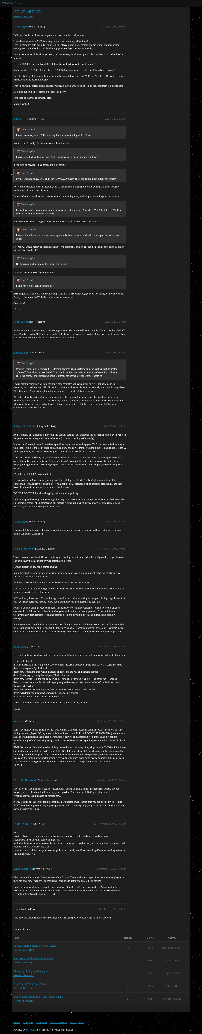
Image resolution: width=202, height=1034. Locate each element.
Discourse (31, 1029)
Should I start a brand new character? (34, 945)
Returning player (28, 11)
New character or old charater (30, 983)
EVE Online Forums (12, 3)
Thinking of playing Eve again (30, 971)
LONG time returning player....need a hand (38, 996)
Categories (28, 1022)
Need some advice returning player (33, 958)
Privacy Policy (77, 1022)
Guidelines (41, 1022)
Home (16, 1022)
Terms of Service (58, 1022)
